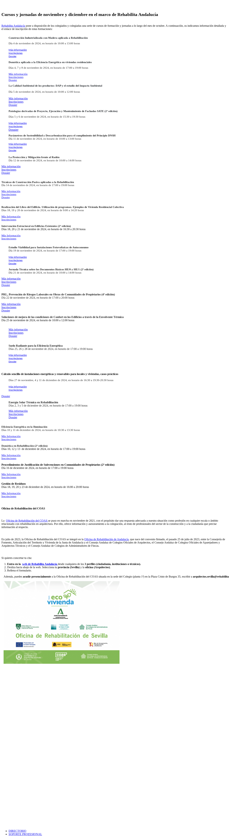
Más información (18, 50)
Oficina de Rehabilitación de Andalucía (106, 539)
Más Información (11, 216)
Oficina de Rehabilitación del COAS (27, 520)
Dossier (12, 56)
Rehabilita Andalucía (13, 25)
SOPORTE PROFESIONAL (25, 834)
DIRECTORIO (17, 830)
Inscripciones (16, 53)
